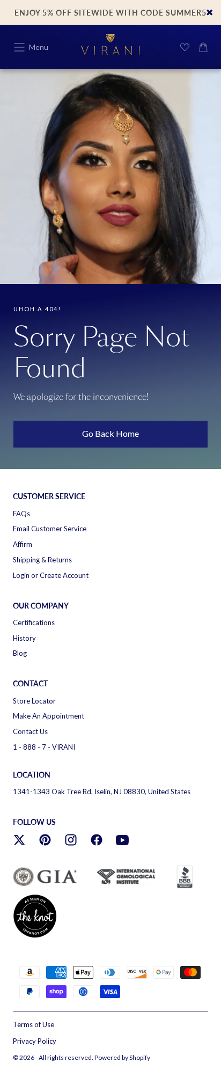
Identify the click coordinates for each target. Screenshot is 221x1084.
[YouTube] (122, 840)
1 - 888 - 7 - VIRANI (44, 747)
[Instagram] (71, 840)
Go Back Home (110, 433)
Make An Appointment (48, 716)
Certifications (34, 622)
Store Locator (34, 701)
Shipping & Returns (42, 559)
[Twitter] (19, 840)
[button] (19, 47)
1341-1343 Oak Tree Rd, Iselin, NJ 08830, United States (101, 791)
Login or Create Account (51, 575)
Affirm (22, 544)
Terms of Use (33, 1024)
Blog (20, 653)
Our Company (41, 605)
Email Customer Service (49, 528)
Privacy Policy (34, 1041)
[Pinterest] (45, 840)
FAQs (21, 513)
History (24, 638)
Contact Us (30, 731)
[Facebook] (96, 840)
